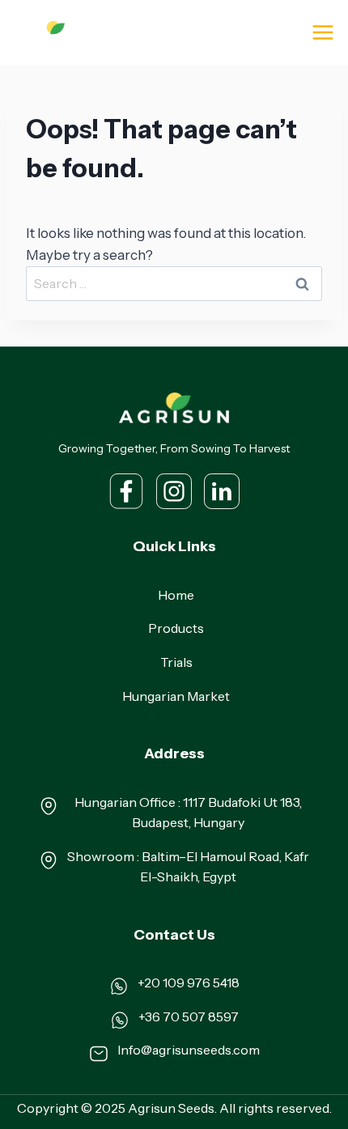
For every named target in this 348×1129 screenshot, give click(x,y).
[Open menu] (322, 32)
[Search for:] (174, 283)
